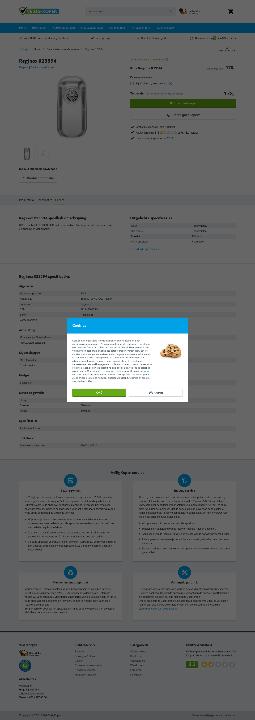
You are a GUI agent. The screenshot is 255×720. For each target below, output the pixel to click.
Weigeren (156, 392)
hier (112, 371)
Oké (99, 392)
